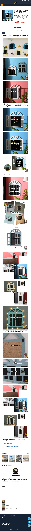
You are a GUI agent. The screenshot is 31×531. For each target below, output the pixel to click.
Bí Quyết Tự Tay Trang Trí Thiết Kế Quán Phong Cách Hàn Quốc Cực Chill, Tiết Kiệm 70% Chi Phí (17, 500)
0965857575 (27, 0)
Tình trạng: (15, 25)
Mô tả (3, 33)
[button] (29, 5)
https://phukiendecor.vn (10, 443)
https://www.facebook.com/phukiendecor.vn (13, 446)
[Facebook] (17, 31)
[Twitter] (19, 31)
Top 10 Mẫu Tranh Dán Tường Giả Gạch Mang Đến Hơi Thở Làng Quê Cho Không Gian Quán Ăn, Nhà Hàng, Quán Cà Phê (17, 508)
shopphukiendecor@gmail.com (10, 448)
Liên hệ (17, 27)
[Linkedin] (22, 31)
